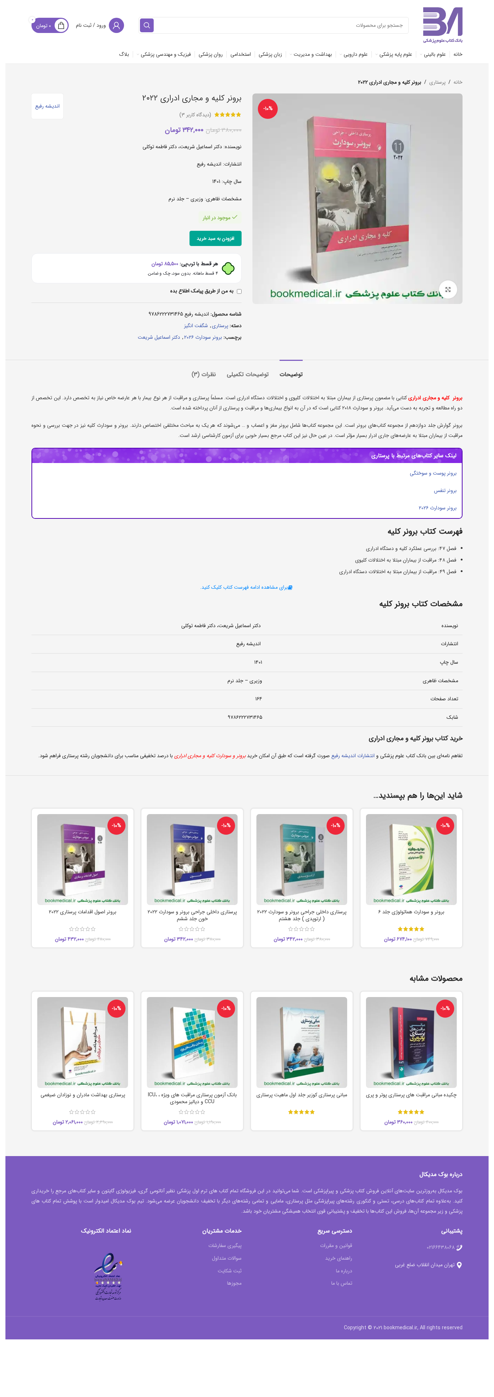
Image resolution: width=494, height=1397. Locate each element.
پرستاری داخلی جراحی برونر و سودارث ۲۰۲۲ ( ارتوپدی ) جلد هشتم (301, 915)
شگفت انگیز (196, 326)
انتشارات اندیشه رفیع (353, 756)
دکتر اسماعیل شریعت (159, 337)
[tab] (291, 371)
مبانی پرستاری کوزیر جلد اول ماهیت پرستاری (301, 1095)
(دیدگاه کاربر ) (195, 114)
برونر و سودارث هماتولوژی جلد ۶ (411, 912)
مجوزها (234, 1283)
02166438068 (441, 1247)
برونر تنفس (445, 491)
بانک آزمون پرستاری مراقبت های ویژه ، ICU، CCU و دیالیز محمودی (192, 1098)
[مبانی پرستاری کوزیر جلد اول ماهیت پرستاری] (301, 1042)
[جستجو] (147, 25)
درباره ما (344, 1271)
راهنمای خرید (338, 1258)
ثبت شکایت (230, 1271)
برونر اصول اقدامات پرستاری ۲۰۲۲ (82, 912)
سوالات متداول (227, 1258)
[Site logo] (443, 25)
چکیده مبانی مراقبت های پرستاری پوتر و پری (411, 1095)
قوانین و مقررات (336, 1246)
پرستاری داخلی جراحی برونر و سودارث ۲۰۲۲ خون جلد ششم (192, 915)
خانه (458, 82)
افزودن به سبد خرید (215, 238)
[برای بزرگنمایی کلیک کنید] (448, 289)
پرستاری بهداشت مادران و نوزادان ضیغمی (83, 1095)
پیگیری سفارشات (225, 1246)
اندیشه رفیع (47, 106)
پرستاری (437, 82)
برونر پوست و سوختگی (433, 473)
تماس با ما (341, 1283)
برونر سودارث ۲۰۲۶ (203, 337)
